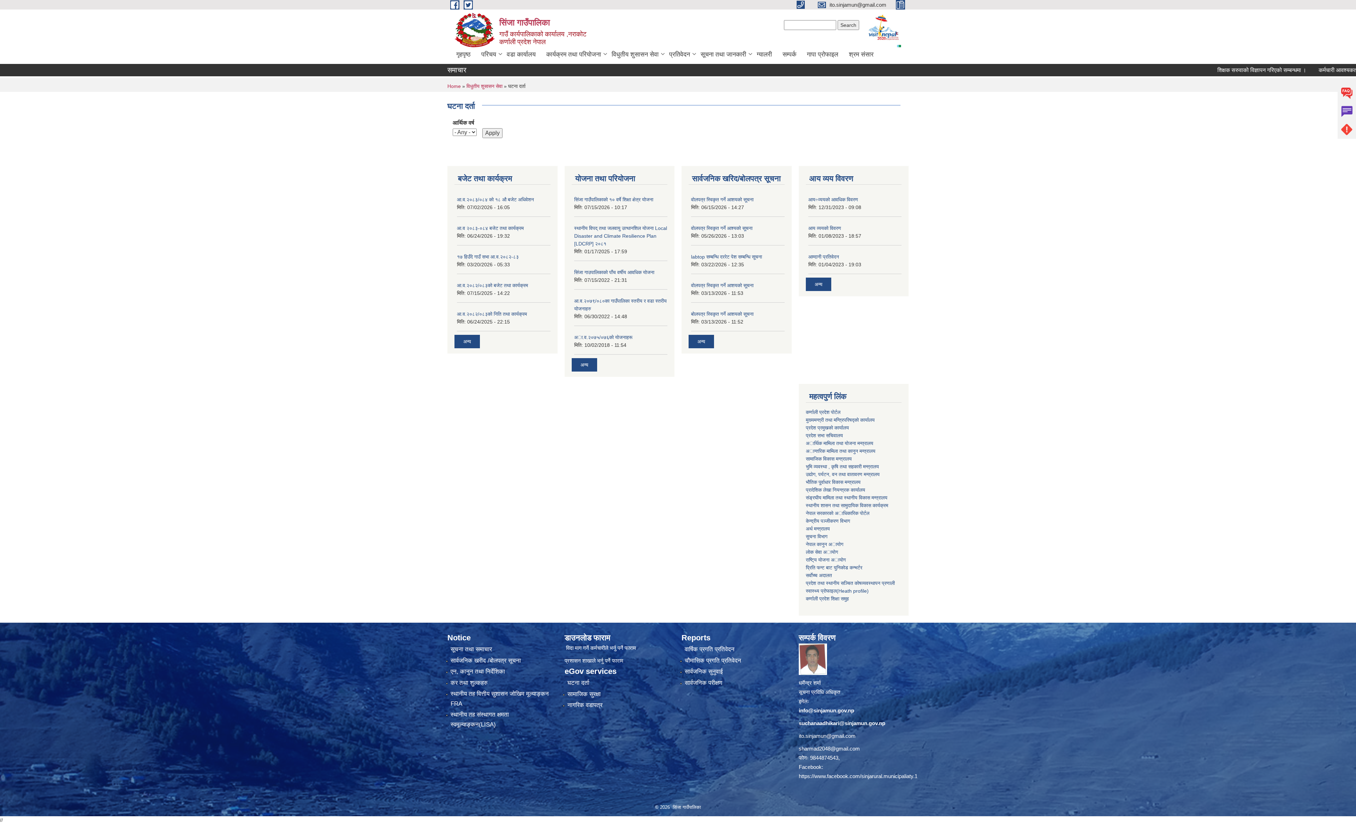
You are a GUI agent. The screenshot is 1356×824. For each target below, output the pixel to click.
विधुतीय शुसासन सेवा (635, 54)
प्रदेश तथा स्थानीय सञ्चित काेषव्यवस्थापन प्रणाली (850, 583)
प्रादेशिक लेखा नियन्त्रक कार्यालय (835, 490)
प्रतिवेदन (679, 54)
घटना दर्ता (578, 683)
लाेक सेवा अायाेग (822, 552)
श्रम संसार (861, 54)
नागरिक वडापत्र (584, 705)
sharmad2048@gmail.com (829, 749)
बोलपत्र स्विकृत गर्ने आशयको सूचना (722, 314)
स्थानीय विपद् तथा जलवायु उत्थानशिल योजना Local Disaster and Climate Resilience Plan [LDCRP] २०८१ (620, 236)
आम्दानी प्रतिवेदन (823, 257)
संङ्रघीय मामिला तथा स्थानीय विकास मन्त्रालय (846, 497)
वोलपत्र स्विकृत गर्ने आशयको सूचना (722, 199)
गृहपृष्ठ (463, 54)
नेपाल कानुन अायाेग (824, 544)
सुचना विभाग (816, 536)
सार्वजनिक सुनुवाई (704, 671)
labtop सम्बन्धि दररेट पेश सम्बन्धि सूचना (726, 257)
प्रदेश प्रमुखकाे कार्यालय (827, 428)
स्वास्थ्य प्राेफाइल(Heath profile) (837, 591)
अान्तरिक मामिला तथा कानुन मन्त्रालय (840, 451)
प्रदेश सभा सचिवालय (824, 435)
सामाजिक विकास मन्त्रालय (829, 459)
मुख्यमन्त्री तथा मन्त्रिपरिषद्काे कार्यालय (840, 420)
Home (454, 86)
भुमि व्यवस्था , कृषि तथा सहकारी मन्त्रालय (842, 466)
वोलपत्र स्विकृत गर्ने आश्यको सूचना (722, 228)
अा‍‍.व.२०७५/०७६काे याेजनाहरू (603, 337)
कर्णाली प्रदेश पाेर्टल (823, 412)
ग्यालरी (764, 54)
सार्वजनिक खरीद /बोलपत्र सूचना (486, 660)
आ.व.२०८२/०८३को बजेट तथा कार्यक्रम (492, 285)
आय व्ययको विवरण (824, 228)
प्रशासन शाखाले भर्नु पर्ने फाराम (594, 661)
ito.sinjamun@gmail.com (827, 736)
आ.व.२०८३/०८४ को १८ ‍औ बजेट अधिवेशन (495, 199)
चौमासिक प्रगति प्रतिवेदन (713, 660)
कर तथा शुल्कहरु (469, 683)
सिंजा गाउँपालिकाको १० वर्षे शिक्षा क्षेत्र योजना (613, 199)
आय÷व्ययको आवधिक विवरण (833, 199)
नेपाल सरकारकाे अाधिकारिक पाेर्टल (837, 513)
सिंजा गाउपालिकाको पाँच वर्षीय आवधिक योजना (614, 272)
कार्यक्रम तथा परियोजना (573, 54)
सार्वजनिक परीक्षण (703, 683)
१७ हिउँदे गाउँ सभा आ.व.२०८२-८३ (488, 257)
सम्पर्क (789, 54)
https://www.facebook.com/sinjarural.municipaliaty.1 (858, 776)
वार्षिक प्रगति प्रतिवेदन (709, 649)
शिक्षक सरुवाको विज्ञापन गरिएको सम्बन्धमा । (1224, 70)
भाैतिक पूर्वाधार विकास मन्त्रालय (833, 482)
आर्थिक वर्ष (463, 123)
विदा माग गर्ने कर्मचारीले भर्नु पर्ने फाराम (601, 648)
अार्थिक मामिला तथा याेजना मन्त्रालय (839, 443)
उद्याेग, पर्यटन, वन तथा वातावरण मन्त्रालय (843, 474)
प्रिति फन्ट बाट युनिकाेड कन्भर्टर (834, 567)
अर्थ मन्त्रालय (818, 529)
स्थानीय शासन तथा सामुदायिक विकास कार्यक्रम (847, 505)
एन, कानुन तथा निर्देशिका (478, 671)
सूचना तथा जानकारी (723, 54)
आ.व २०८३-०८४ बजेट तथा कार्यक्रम (490, 228)
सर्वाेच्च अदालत (819, 575)
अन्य (467, 341)
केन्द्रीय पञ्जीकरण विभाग (828, 521)
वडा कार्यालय (521, 54)
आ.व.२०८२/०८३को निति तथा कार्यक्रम (492, 314)
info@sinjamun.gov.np (826, 710)
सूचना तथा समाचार (471, 649)
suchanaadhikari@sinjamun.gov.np (842, 723)
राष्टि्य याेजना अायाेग (826, 560)
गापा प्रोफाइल (822, 54)
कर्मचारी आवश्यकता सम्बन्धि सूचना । (1318, 70)
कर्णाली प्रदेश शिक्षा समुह (827, 598)
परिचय (488, 54)
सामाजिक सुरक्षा (584, 694)
